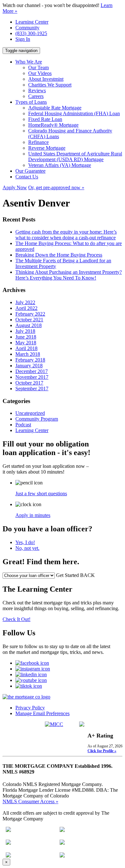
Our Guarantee (30, 171)
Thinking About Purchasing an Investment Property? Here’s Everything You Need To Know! (68, 275)
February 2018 (30, 360)
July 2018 (25, 331)
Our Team (38, 67)
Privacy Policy (30, 707)
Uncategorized (30, 413)
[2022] (62, 830)
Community (27, 27)
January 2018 (29, 365)
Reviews (37, 90)
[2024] (8, 855)
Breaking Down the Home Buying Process (58, 255)
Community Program (36, 419)
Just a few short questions (41, 493)
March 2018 (27, 354)
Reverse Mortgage (46, 148)
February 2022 (30, 314)
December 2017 (31, 371)
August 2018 (28, 325)
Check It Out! (16, 619)
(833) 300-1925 (31, 33)
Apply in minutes (32, 515)
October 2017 (29, 382)
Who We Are (28, 61)
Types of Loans (31, 102)
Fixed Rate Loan (45, 119)
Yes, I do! (25, 542)
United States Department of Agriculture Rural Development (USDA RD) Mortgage (75, 156)
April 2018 (26, 348)
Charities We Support (49, 84)
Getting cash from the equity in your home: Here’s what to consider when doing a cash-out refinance (66, 234)
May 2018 (25, 342)
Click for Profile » (102, 751)
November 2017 (31, 377)
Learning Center (31, 22)
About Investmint (45, 79)
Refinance (38, 142)
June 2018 (25, 337)
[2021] (8, 830)
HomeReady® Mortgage (53, 125)
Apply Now (15, 187)
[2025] (62, 855)
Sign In (22, 39)
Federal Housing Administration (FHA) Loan (74, 113)
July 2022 (25, 302)
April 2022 (26, 308)
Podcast (23, 424)
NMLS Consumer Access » (30, 801)
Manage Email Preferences (42, 713)
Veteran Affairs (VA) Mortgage (59, 165)
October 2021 (29, 319)
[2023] (62, 843)
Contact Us (26, 176)
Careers (36, 96)
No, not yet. (27, 548)
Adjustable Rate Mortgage (54, 107)
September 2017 (31, 388)
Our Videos (40, 73)
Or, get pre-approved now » (56, 187)
